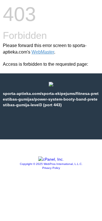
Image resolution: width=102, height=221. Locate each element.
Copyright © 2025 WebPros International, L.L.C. (51, 163)
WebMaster (42, 52)
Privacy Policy (51, 167)
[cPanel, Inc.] (51, 159)
